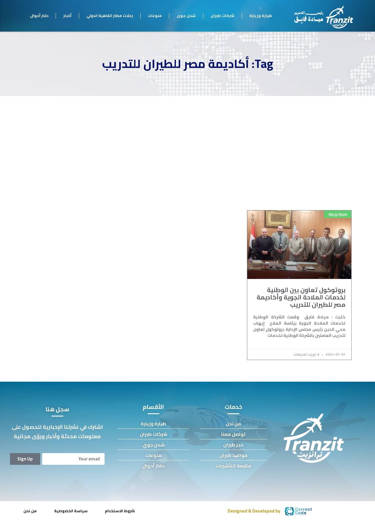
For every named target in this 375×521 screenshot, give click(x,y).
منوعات (155, 15)
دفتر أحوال (39, 15)
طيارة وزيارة (260, 15)
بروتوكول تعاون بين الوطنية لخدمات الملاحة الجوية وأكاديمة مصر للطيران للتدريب (301, 297)
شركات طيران (222, 15)
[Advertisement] (187, 140)
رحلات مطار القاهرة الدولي (109, 15)
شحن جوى (186, 15)
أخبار (67, 15)
